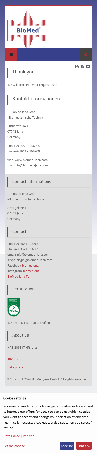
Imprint (12, 358)
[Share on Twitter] (88, 66)
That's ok (83, 445)
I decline (67, 445)
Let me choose (14, 445)
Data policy (15, 367)
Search (86, 54)
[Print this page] (77, 66)
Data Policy (11, 435)
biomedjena (30, 265)
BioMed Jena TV (18, 276)
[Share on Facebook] (82, 66)
